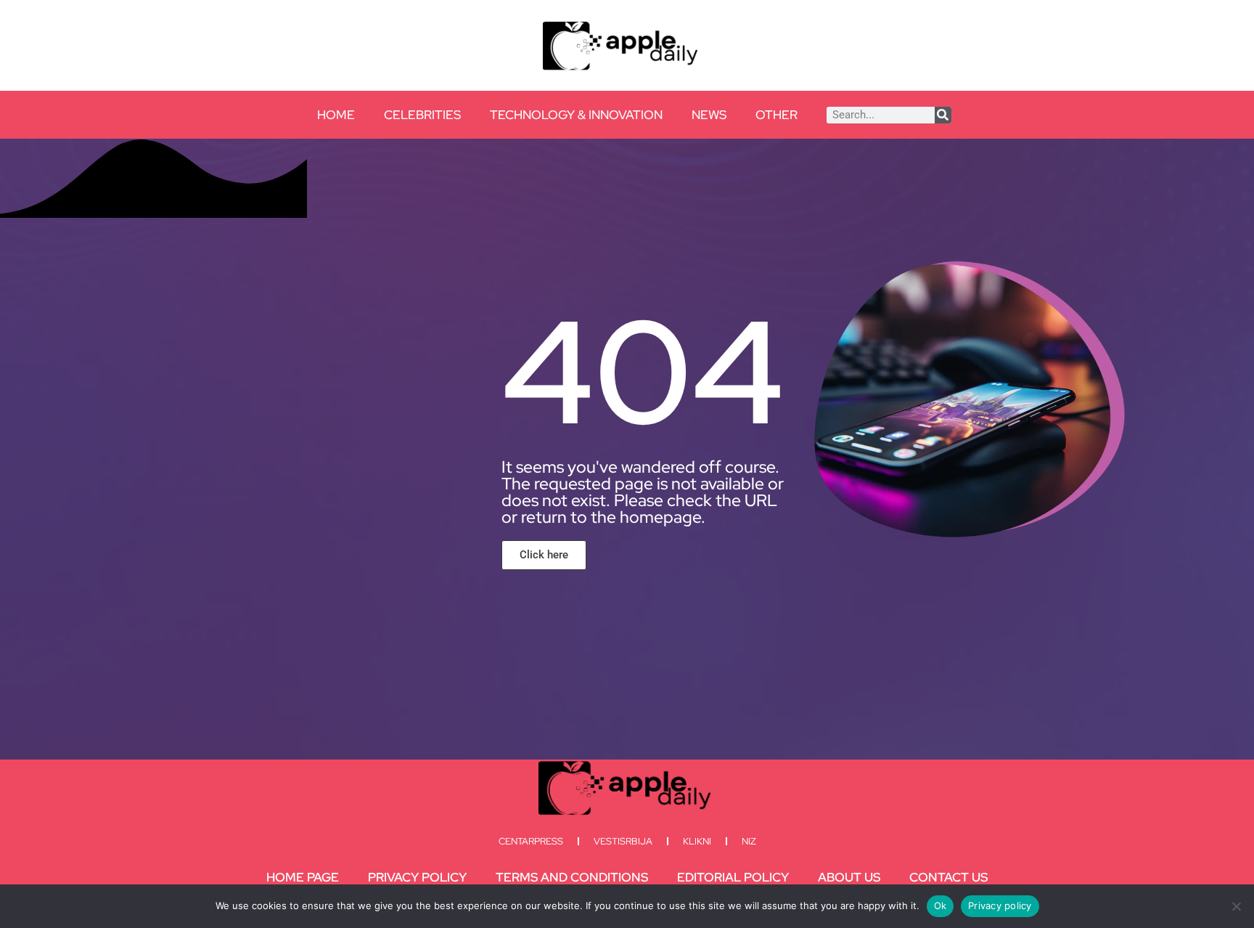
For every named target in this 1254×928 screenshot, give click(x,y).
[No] (1236, 906)
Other (776, 115)
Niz (749, 841)
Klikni (697, 841)
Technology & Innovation (576, 115)
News (709, 115)
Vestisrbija (623, 841)
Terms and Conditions (572, 877)
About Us (849, 877)
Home (336, 115)
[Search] (943, 115)
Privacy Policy (417, 877)
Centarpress (531, 841)
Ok (940, 905)
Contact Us (948, 877)
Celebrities (422, 115)
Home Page (302, 877)
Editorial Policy (733, 877)
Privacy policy (1000, 905)
